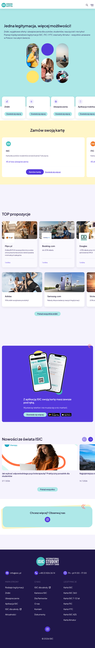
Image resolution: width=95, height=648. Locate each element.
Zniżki (7, 593)
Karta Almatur (70, 620)
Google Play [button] (53, 413)
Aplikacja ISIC (11, 603)
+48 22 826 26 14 (47, 573)
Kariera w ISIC (40, 593)
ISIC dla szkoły (12, 609)
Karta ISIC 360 (70, 593)
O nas (37, 603)
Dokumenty (39, 614)
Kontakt (38, 609)
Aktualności (10, 614)
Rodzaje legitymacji (14, 587)
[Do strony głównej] (7, 5)
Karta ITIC (68, 603)
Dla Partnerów (40, 598)
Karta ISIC (68, 587)
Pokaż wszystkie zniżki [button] (47, 314)
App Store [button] (65, 413)
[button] (90, 440)
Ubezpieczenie (12, 598)
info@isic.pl (15, 573)
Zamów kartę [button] (35, 172)
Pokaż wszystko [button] (47, 489)
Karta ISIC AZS (70, 614)
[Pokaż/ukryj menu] (92, 5)
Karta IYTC (68, 609)
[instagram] (47, 519)
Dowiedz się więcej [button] (13, 114)
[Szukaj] (87, 5)
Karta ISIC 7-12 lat (72, 598)
